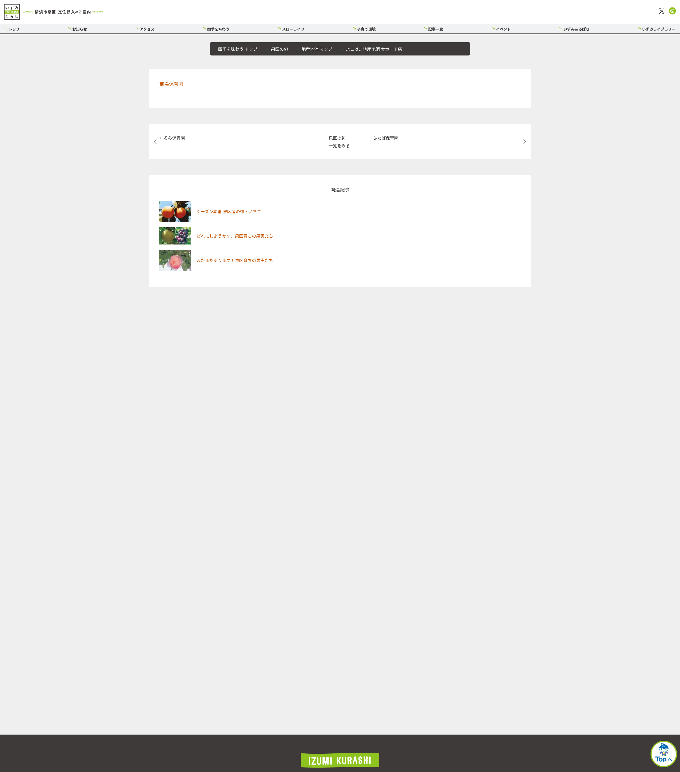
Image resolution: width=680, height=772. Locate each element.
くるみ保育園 (172, 138)
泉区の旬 (279, 49)
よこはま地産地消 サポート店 (373, 49)
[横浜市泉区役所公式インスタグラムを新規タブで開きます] (672, 12)
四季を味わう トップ (237, 49)
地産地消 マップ (316, 49)
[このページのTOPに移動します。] (664, 755)
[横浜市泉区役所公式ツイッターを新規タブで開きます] (662, 12)
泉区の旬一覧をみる (339, 142)
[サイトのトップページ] (53, 12)
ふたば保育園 (385, 138)
